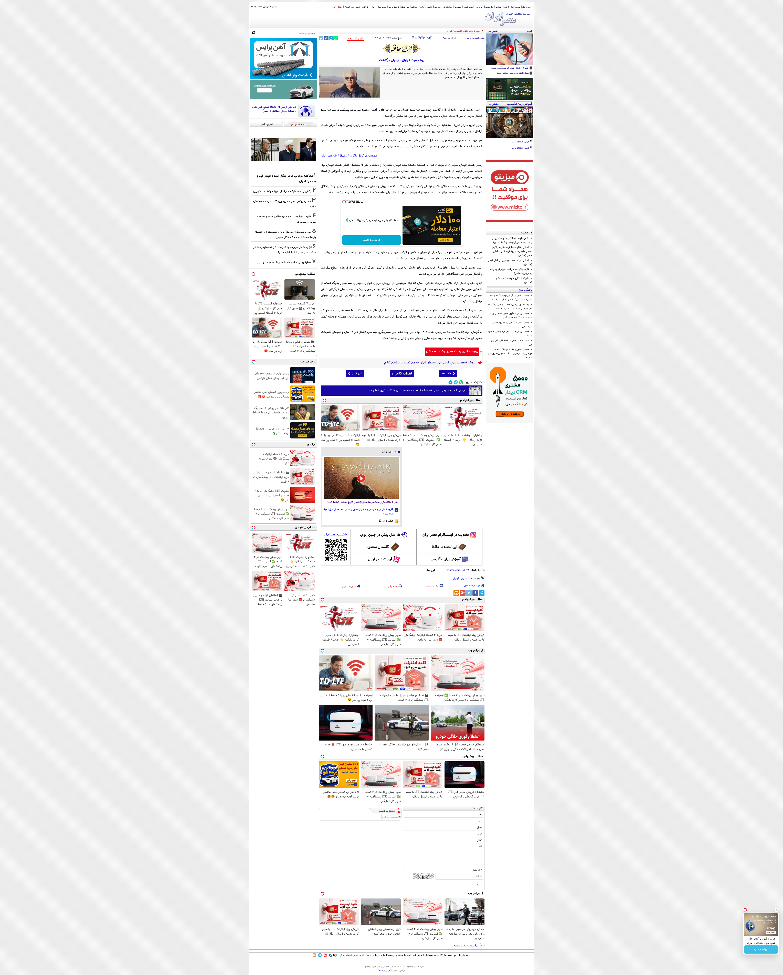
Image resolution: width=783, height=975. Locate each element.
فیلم (358, 7)
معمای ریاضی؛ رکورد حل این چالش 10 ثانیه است (510, 334)
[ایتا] (456, 593)
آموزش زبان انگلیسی (446, 559)
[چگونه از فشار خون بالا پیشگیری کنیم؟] (509, 49)
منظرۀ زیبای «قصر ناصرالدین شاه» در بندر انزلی (284, 262)
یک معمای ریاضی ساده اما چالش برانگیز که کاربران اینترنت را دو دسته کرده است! (510, 307)
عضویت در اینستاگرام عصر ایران (445, 535)
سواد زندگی (447, 7)
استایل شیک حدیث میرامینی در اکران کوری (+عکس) (510, 262)
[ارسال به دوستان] (416, 37)
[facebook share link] (326, 38)
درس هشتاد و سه (520, 142)
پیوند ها (458, 7)
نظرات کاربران (402, 373)
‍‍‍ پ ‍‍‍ (427, 37)
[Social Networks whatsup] (461, 382)
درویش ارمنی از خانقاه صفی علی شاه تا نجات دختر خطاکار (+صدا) (274, 109)
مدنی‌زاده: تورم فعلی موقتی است (513, 73)
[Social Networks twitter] (456, 382)
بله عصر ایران (329, 155)
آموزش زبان (337, 7)
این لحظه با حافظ (444, 547)
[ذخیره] (419, 38)
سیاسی (438, 7)
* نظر (479, 840)
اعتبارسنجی (395, 817)
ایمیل (479, 827)
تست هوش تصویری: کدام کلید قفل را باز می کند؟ (511, 342)
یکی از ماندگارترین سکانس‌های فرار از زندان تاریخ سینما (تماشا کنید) (362, 502)
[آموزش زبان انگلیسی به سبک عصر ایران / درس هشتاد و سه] (509, 122)
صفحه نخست (478, 38)
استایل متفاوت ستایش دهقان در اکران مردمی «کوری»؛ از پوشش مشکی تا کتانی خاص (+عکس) (512, 251)
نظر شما (478, 808)
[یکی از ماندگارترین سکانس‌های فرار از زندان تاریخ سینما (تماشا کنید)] (361, 478)
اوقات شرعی (468, 7)
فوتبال (456, 578)
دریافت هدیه (761, 949)
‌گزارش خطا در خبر (355, 38)
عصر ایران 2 (349, 7)
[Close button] (777, 910)
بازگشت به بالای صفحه (466, 946)
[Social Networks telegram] (450, 382)
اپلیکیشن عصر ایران (335, 534)
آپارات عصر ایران (380, 559)
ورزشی (414, 7)
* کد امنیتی (477, 870)
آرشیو (506, 7)
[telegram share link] (330, 38)
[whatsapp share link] (335, 38)
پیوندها (390, 955)
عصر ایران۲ (446, 955)
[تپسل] (344, 202)
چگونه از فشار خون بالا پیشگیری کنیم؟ (510, 68)
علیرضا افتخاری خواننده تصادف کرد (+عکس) (513, 280)
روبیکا (343, 155)
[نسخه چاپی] (413, 37)
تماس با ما (515, 7)
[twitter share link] (321, 38)
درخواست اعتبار (371, 240)
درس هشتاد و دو (521, 148)
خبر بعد (446, 373)
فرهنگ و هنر (394, 7)
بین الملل (405, 7)
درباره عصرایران (432, 955)
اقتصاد (429, 7)
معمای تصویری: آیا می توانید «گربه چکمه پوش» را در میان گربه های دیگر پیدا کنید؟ (511, 298)
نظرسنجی (489, 7)
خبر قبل (357, 373)
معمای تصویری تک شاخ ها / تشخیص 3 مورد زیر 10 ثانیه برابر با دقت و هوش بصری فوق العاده (510, 354)
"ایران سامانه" (384, 971)
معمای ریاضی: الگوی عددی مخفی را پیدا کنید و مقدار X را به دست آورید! (511, 316)
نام (481, 814)
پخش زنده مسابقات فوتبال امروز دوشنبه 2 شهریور (282, 191)
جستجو (499, 7)
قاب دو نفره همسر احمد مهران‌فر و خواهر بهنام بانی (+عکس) (511, 271)
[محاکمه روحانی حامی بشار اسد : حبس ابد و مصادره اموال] (283, 149)
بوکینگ (385, 817)
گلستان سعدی (378, 547)
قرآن (372, 7)
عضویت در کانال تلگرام (363, 155)
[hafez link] (402, 48)
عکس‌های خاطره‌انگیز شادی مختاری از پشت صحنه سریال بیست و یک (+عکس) (512, 240)
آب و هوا (479, 7)
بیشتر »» (494, 31)
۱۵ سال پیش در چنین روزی (380, 535)
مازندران (465, 578)
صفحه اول (526, 7)
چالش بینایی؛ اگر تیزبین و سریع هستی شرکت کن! (512, 325)
